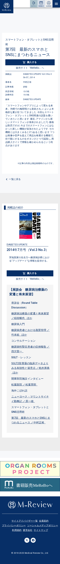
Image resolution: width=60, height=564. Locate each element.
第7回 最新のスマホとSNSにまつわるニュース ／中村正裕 (30, 420)
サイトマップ (41, 530)
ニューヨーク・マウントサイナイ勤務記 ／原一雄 (30, 399)
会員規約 (43, 520)
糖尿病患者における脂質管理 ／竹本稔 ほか (30, 332)
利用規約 (17, 530)
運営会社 (27, 530)
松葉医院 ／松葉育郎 (24, 384)
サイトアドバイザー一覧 (25, 520)
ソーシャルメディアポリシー (42, 525)
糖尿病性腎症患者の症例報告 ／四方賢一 (30, 349)
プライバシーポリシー (14, 525)
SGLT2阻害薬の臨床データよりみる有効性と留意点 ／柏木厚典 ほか (30, 368)
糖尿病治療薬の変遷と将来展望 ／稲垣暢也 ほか (30, 316)
